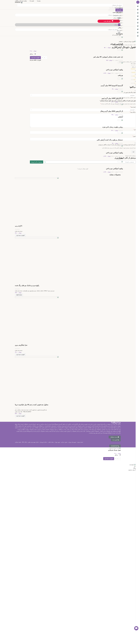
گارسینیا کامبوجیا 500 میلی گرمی (112, 85)
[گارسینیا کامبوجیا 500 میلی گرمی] (120, 81)
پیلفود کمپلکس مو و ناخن (114, 70)
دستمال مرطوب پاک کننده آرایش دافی (110, 140)
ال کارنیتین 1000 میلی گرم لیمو (112, 98)
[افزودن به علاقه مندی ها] (119, 462)
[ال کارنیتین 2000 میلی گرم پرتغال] (120, 106)
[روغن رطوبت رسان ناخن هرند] (120, 122)
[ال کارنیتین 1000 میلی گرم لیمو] (120, 94)
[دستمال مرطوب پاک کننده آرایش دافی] (120, 135)
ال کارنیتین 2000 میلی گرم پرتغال (111, 111)
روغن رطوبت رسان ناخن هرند (112, 127)
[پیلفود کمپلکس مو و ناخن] (120, 65)
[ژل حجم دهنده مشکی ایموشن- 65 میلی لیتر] (120, 52)
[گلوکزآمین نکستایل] (120, 39)
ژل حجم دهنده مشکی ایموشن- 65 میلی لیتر (108, 57)
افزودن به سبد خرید (35, 57)
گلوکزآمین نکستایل (116, 44)
